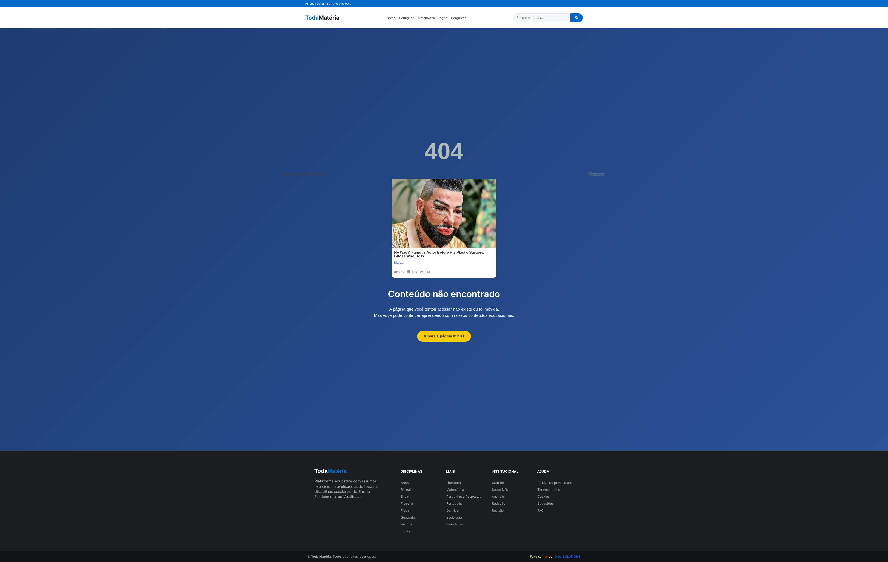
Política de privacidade (554, 483)
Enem (405, 496)
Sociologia (454, 517)
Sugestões (545, 503)
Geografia (408, 517)
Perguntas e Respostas (463, 496)
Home (391, 18)
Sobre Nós (500, 489)
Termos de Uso (548, 489)
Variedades (454, 524)
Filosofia (407, 503)
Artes (405, 483)
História (406, 524)
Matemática (426, 18)
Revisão (498, 510)
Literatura (453, 483)
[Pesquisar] (576, 17)
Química (452, 510)
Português (406, 18)
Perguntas (458, 18)
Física (405, 510)
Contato (498, 483)
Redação (498, 503)
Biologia (407, 489)
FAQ (540, 510)
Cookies (543, 496)
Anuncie (498, 496)
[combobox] (541, 17)
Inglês (443, 18)
